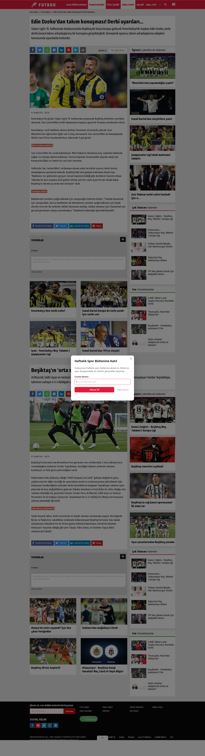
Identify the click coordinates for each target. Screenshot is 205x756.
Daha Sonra (123, 389)
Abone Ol (94, 389)
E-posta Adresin (82, 376)
